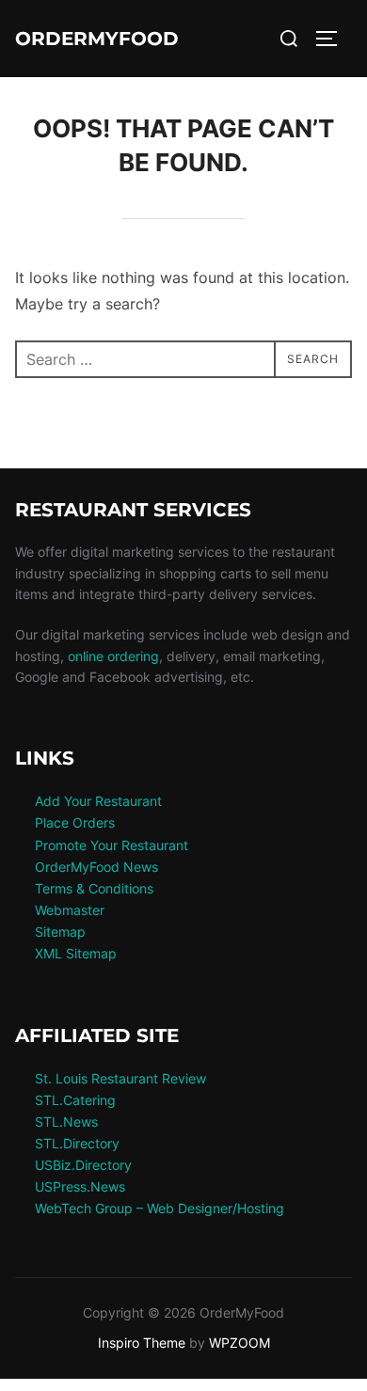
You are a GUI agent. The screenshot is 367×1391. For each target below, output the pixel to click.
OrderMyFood (97, 38)
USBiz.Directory (83, 1165)
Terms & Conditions (94, 888)
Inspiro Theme (141, 1343)
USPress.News (80, 1186)
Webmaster (69, 910)
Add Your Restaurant (98, 801)
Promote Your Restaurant (111, 845)
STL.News (66, 1122)
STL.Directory (77, 1143)
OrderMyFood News (96, 867)
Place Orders (75, 822)
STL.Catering (75, 1100)
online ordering (113, 656)
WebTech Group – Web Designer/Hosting (159, 1208)
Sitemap (60, 932)
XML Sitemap (76, 953)
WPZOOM (239, 1343)
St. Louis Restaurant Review (120, 1078)
